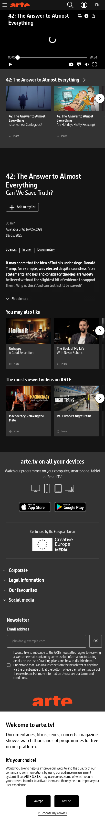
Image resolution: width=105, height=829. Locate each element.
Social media (21, 600)
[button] (70, 5)
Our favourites (23, 590)
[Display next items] (100, 98)
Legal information (26, 580)
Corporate (18, 570)
